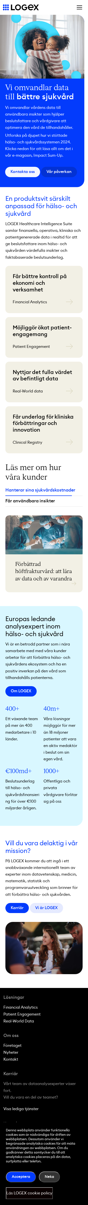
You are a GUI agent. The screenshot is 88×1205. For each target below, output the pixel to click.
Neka (49, 1177)
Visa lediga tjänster (21, 1109)
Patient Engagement (31, 347)
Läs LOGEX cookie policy (29, 1193)
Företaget (12, 1046)
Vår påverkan (59, 172)
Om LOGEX (21, 691)
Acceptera (21, 1177)
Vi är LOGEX (46, 908)
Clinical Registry (27, 442)
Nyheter (10, 1052)
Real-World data (28, 391)
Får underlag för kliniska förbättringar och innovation (43, 423)
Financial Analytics (30, 302)
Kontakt (10, 1059)
